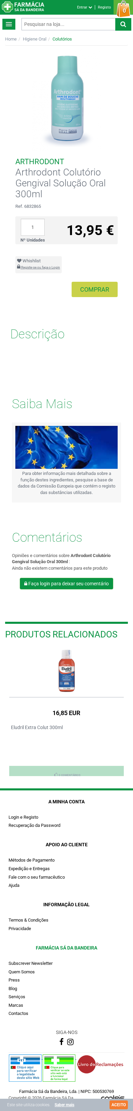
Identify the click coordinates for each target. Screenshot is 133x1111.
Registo (104, 7)
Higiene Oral (34, 39)
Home (11, 39)
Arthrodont (39, 161)
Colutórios (62, 39)
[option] (66, 711)
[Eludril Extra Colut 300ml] (66, 671)
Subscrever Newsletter (31, 963)
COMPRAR (94, 289)
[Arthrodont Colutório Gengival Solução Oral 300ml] (66, 100)
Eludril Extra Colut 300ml (37, 727)
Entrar (82, 7)
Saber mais (64, 1104)
